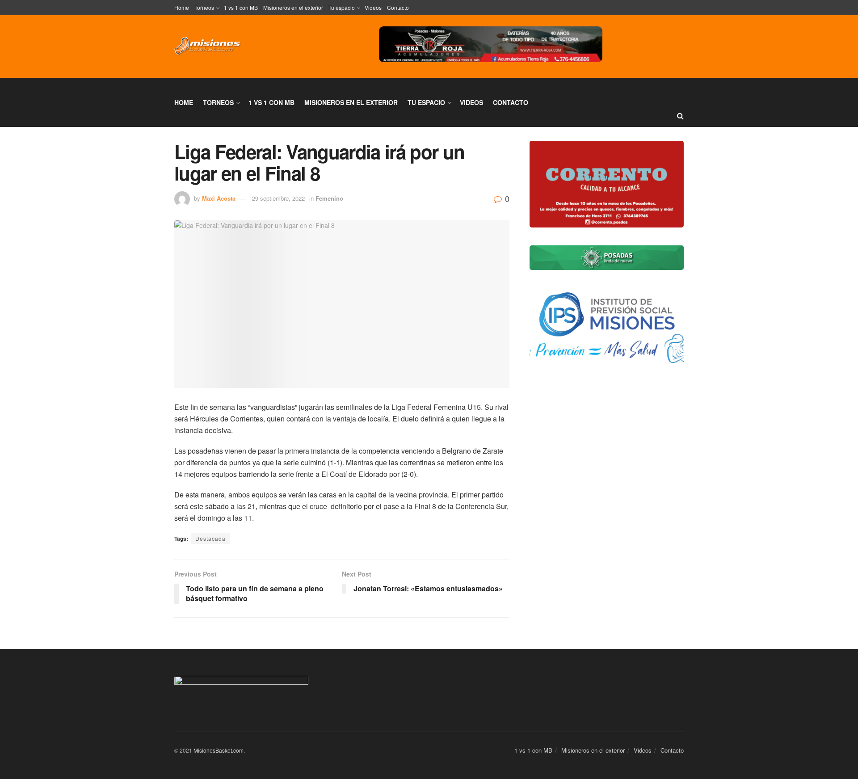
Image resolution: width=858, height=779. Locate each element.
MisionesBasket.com (218, 750)
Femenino (329, 198)
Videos (373, 7)
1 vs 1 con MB (241, 7)
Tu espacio (341, 7)
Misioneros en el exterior (293, 7)
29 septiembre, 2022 (278, 198)
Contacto (398, 7)
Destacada (210, 538)
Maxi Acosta (219, 198)
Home (181, 7)
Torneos (204, 7)
